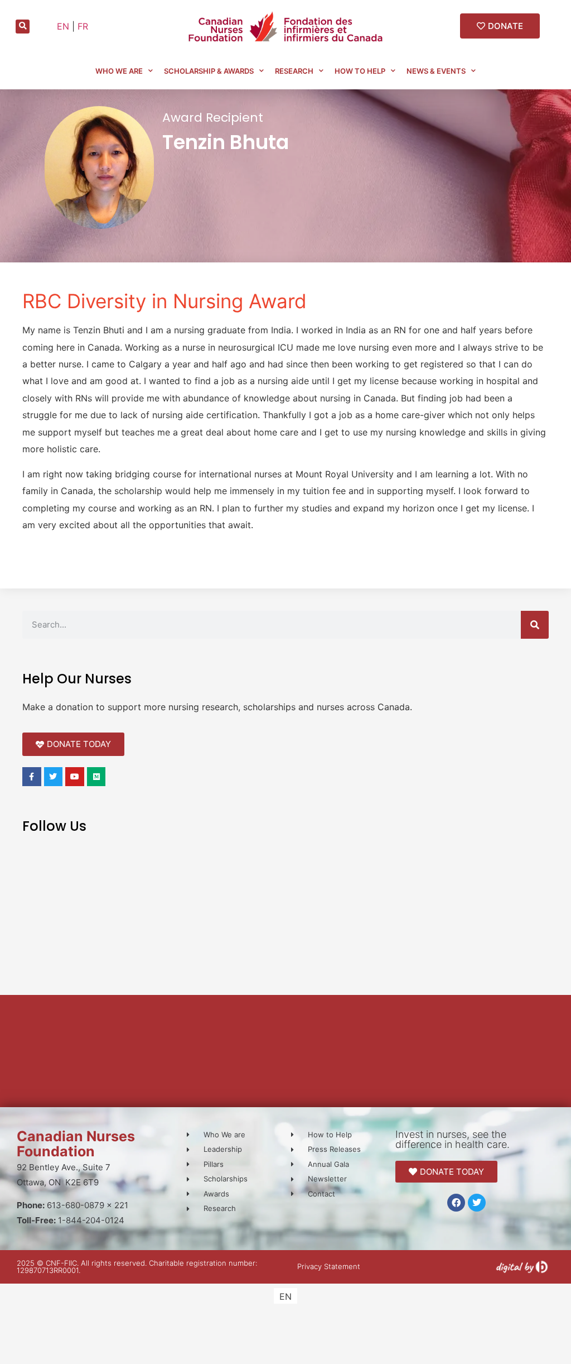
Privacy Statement (328, 1266)
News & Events (436, 70)
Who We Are (119, 70)
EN (63, 26)
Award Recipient (212, 117)
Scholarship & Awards (209, 70)
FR (83, 26)
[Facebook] (456, 1203)
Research (294, 70)
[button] (23, 26)
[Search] (535, 625)
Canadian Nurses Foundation (76, 1144)
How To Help (360, 70)
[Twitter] (477, 1203)
